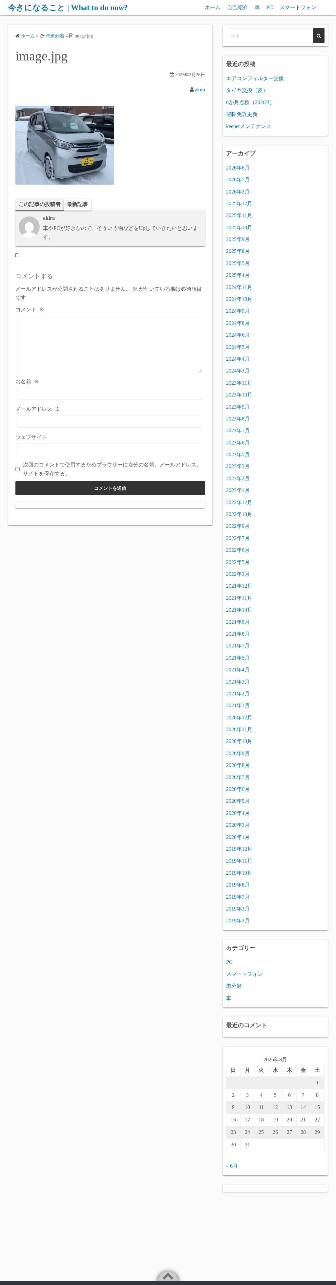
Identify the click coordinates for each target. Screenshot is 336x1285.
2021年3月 (238, 682)
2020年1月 (238, 837)
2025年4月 (238, 275)
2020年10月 (239, 741)
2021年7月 (238, 645)
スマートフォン (298, 7)
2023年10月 (239, 394)
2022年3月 (238, 574)
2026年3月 (238, 191)
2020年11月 (239, 729)
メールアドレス (37, 409)
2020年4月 (238, 813)
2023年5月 (238, 454)
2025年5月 (238, 263)
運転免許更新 (242, 114)
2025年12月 (239, 203)
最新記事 (77, 204)
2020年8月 (238, 765)
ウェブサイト (31, 437)
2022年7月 (238, 538)
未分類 (234, 986)
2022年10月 (239, 514)
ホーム (212, 7)
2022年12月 (239, 502)
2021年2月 (238, 693)
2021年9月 (238, 622)
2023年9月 (238, 407)
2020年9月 (238, 753)
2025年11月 (239, 215)
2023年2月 (238, 478)
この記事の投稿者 (40, 204)
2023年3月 (238, 466)
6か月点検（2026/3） (250, 102)
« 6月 (232, 1166)
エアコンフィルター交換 (255, 78)
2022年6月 (238, 550)
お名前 (27, 381)
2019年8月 (238, 885)
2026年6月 (238, 167)
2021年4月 (238, 669)
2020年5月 (238, 801)
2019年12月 (239, 849)
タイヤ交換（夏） (247, 90)
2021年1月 (238, 705)
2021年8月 (238, 634)
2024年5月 (238, 347)
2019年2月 (238, 920)
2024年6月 (238, 335)
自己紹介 (237, 7)
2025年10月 (239, 227)
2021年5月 (238, 658)
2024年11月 (239, 287)
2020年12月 (239, 717)
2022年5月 (238, 562)
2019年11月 (239, 861)
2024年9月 (238, 311)
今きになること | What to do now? (68, 7)
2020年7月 (238, 777)
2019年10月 (239, 873)
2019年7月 (238, 897)
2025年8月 (238, 251)
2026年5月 (238, 179)
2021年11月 (239, 598)
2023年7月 (238, 430)
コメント (29, 309)
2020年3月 (238, 825)
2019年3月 (238, 909)
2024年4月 (238, 359)
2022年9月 (238, 526)
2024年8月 (238, 323)
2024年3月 (238, 370)
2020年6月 (238, 789)
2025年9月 (238, 239)
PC (269, 7)
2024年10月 (239, 299)
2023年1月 (238, 490)
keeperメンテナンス (248, 126)
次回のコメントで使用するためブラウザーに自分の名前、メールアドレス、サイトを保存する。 (112, 469)
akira (200, 89)
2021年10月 (239, 610)
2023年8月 (238, 418)
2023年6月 (238, 442)
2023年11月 (239, 383)
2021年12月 (239, 586)
